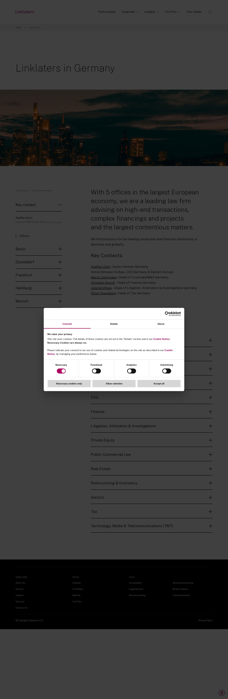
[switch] (96, 371)
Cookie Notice (161, 339)
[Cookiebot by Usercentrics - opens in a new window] (167, 313)
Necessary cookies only (69, 383)
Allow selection (114, 383)
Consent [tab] (67, 324)
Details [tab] (114, 324)
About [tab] (160, 324)
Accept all (159, 383)
